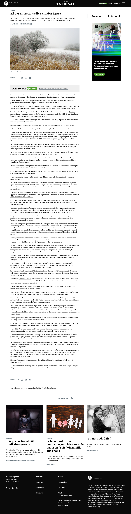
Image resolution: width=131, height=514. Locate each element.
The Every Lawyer (64, 498)
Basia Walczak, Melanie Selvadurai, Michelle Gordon (21, 460)
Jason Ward (52, 464)
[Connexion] (31, 24)
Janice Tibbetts (94, 450)
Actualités (39, 477)
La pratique (40, 487)
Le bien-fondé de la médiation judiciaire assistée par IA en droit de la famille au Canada (65, 446)
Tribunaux (39, 493)
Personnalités (62, 482)
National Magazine (12, 477)
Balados (60, 493)
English (110, 3)
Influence (39, 482)
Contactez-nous (11, 479)
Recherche (117, 3)
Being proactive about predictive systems (20, 443)
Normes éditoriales (12, 482)
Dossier (13, 10)
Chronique (9, 438)
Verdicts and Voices (65, 495)
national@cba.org (94, 507)
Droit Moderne (63, 505)
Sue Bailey (15, 24)
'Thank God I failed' (99, 438)
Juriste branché (63, 503)
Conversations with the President (69, 500)
